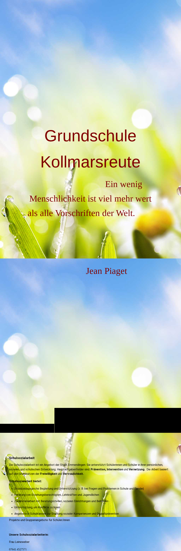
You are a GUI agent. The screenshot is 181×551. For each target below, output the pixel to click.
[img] (90, 9)
